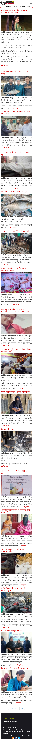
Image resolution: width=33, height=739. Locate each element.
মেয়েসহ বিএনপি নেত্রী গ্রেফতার (12, 630)
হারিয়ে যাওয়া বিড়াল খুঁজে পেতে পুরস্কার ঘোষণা (14, 471)
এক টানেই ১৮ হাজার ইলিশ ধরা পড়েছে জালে (15, 230)
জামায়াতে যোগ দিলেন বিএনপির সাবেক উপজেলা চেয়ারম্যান (13, 269)
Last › (22, 708)
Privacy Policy (21, 736)
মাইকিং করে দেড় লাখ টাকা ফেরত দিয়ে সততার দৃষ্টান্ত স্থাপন (16, 112)
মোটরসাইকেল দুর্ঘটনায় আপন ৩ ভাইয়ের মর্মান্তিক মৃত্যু (14, 589)
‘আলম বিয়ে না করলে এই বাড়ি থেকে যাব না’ (15, 391)
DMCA (29, 736)
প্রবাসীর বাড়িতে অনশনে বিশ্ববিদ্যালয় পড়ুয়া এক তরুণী (15, 510)
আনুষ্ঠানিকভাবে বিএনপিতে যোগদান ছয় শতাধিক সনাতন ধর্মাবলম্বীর (16, 350)
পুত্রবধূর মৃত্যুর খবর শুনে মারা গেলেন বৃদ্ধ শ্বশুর (15, 153)
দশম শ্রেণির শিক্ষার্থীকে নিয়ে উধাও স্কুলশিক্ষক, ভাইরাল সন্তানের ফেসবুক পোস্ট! (16, 310)
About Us (13, 736)
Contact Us (7, 736)
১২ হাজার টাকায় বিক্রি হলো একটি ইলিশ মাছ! (16, 191)
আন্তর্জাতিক (22, 6)
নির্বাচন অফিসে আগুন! (8, 428)
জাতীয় (15, 6)
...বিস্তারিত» (5, 65)
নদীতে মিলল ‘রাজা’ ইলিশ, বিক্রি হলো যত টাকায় (14, 72)
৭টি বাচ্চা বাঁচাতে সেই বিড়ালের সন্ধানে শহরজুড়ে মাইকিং (13, 550)
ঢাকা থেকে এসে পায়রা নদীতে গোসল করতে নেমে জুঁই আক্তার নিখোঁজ (15, 11)
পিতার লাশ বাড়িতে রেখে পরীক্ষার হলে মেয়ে (15, 668)
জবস (29, 6)
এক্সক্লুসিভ (8, 6)
